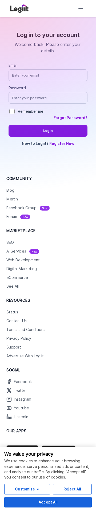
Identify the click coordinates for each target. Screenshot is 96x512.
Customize (25, 489)
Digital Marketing (21, 269)
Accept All (48, 502)
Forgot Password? (70, 118)
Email (13, 65)
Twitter (20, 390)
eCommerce (17, 277)
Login (48, 131)
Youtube (21, 408)
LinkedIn (21, 417)
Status (12, 312)
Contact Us (16, 321)
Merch (12, 199)
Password (17, 88)
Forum (17, 217)
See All (12, 286)
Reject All (72, 489)
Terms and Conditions (25, 330)
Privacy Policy (18, 338)
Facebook (23, 382)
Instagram (22, 399)
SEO (10, 242)
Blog (10, 190)
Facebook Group (26, 208)
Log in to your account (48, 34)
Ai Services (21, 251)
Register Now (61, 143)
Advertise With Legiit (25, 356)
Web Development (23, 260)
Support (13, 347)
